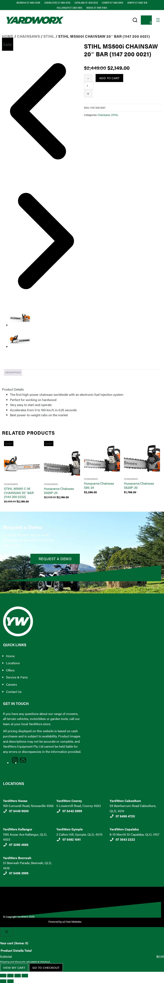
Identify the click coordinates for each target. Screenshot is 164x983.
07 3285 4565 (18, 844)
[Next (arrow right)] (10, 981)
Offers (10, 670)
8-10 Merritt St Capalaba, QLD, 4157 (134, 834)
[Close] (6, 931)
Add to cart (109, 78)
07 (11, 873)
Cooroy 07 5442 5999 (112, 2)
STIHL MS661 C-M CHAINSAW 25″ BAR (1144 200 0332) (19, 493)
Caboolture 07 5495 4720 (57, 2)
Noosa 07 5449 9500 (96, 7)
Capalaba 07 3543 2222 (86, 2)
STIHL (49, 36)
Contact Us (14, 691)
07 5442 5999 (72, 811)
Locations (13, 663)
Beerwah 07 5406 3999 (28, 2)
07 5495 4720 (125, 816)
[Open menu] (158, 20)
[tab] (13, 373)
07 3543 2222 (125, 839)
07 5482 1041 (71, 839)
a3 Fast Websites (72, 921)
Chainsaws (28, 36)
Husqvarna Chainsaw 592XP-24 (59, 491)
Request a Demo (55, 558)
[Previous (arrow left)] (3, 981)
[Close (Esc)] (25, 975)
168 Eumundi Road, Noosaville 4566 (28, 805)
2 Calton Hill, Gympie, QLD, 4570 (79, 834)
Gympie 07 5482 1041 (137, 2)
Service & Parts (17, 677)
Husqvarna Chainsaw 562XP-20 (139, 485)
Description (13, 372)
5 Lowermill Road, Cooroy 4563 (78, 805)
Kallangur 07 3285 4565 (69, 7)
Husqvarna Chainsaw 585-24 (99, 485)
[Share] (17, 975)
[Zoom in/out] (3, 975)
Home (7, 36)
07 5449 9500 (19, 811)
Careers (11, 684)
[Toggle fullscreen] (10, 975)
